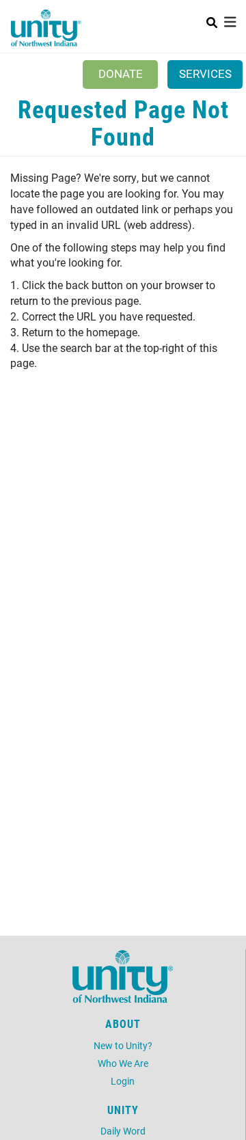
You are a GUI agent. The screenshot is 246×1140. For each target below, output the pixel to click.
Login (123, 1080)
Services (205, 73)
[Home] (46, 28)
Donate (120, 73)
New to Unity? (123, 1045)
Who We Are (123, 1063)
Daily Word (123, 1130)
